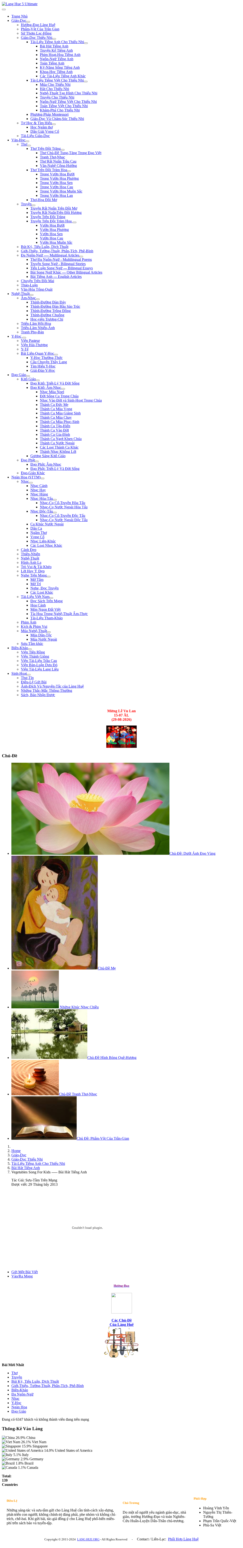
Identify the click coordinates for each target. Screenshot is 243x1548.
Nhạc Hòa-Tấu (41, 498)
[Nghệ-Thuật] (31, 295)
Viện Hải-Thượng (34, 345)
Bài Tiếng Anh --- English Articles (56, 277)
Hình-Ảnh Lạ (31, 562)
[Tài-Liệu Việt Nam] (51, 598)
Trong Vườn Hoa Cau (56, 187)
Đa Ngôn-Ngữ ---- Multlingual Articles (50, 255)
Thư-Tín (27, 678)
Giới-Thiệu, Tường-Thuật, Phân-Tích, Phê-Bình (57, 251)
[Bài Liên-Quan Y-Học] (56, 354)
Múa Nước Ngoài (43, 639)
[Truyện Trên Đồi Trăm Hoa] (74, 222)
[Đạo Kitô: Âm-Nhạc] (63, 389)
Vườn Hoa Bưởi (52, 225)
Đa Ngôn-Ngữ (22, 1394)
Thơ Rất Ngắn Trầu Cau (58, 161)
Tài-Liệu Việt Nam (35, 597)
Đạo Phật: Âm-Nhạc (45, 464)
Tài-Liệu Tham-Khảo (46, 618)
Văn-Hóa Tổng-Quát (36, 289)
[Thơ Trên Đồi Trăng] (63, 150)
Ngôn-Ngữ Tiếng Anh (56, 59)
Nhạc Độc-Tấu (41, 511)
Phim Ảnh (28, 622)
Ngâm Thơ (38, 533)
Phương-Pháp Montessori (49, 114)
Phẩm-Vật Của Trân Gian (40, 29)
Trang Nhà (19, 16)
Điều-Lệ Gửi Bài (34, 682)
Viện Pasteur (30, 341)
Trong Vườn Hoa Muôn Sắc (61, 191)
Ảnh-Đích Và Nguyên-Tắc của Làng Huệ (52, 686)
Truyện (26, 204)
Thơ (24, 144)
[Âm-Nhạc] (38, 299)
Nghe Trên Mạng (34, 575)
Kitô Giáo (28, 379)
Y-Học (16, 336)
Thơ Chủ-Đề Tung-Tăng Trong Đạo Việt (70, 153)
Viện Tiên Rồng (33, 652)
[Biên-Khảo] (30, 649)
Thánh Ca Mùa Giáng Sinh (60, 413)
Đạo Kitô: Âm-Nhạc (45, 388)
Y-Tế (24, 349)
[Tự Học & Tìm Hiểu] (54, 124)
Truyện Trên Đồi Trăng (47, 217)
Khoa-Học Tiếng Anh (56, 72)
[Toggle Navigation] (4, 9)
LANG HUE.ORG (88, 1539)
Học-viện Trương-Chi (46, 319)
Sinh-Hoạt (19, 673)
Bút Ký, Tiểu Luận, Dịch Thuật (44, 247)
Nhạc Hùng (39, 494)
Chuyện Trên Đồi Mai (37, 281)
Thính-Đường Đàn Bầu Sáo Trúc (55, 306)
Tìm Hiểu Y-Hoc (43, 366)
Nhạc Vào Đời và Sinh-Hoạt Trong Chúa (71, 400)
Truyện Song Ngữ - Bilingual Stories (58, 264)
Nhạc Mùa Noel (52, 392)
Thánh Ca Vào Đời (54, 430)
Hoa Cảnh (38, 605)
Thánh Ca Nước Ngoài (57, 443)
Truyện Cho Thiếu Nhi (57, 97)
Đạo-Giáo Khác (33, 473)
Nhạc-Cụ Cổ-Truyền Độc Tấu (62, 516)
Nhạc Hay (38, 490)
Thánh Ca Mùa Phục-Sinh (59, 422)
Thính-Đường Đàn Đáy (48, 302)
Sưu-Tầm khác (32, 644)
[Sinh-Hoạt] (29, 674)
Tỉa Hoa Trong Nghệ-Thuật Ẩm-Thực (59, 614)
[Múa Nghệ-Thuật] (49, 632)
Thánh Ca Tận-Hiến (55, 426)
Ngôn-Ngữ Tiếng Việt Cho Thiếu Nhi (68, 102)
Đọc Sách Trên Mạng (46, 601)
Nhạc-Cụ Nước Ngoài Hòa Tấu (64, 507)
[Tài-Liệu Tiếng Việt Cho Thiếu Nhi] (86, 81)
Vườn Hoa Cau (51, 238)
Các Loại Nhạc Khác (46, 545)
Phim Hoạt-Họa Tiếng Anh (60, 55)
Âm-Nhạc (28, 298)
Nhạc (25, 481)
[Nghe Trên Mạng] (49, 576)
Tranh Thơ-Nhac (52, 157)
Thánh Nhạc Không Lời (58, 452)
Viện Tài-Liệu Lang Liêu (40, 669)
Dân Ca (36, 528)
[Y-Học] (24, 337)
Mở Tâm (36, 580)
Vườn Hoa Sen (51, 234)
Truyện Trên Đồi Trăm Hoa (51, 221)
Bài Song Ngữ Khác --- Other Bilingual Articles (66, 272)
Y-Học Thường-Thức (46, 358)
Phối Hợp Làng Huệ (183, 1539)
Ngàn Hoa (19, 1407)
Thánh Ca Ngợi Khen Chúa (61, 439)
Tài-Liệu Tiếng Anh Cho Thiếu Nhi (57, 42)
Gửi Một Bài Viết (24, 1272)
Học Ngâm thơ (41, 127)
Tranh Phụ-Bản (32, 332)
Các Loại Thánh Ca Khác (59, 447)
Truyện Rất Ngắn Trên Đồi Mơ (53, 208)
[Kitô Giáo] (38, 380)
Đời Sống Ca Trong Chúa (59, 396)
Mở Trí (35, 584)
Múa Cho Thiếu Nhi (55, 85)
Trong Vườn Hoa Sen (56, 183)
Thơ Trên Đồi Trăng (45, 149)
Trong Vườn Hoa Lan (56, 195)
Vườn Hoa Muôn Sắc (56, 242)
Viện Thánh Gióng (35, 656)
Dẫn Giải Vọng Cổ (44, 131)
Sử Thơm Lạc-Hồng (36, 33)
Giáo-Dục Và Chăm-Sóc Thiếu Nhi (57, 119)
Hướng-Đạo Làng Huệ (38, 25)
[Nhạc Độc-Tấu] (55, 512)
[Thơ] (29, 145)
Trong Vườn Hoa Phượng (59, 178)
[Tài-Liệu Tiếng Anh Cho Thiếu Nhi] (86, 43)
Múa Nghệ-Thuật (34, 631)
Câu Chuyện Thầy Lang (48, 362)
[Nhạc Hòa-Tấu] (55, 500)
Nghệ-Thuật (20, 294)
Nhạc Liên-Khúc (43, 541)
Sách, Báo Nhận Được (38, 695)
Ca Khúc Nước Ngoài (47, 524)
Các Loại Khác (41, 592)
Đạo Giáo (18, 375)
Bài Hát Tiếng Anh (54, 46)
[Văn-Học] (27, 141)
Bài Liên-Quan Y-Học (37, 353)
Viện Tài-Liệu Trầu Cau (39, 661)
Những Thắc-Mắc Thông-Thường (46, 691)
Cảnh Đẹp (28, 550)
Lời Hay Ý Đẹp (33, 571)
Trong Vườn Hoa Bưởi (57, 174)
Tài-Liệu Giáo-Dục (35, 136)
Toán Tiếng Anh (52, 63)
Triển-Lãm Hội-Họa (36, 324)
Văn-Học (18, 140)
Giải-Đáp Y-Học (42, 370)
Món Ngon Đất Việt (45, 609)
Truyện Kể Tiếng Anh (56, 50)
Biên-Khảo (19, 648)
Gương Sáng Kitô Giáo (47, 456)
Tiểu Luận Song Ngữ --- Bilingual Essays (61, 268)
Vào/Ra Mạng (22, 1276)
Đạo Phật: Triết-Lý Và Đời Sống (54, 469)
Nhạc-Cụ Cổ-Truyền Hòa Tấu (62, 503)
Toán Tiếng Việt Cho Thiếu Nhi (64, 106)
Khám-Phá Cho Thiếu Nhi (60, 110)
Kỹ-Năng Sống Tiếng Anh (60, 67)
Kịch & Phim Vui (34, 627)
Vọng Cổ (37, 537)
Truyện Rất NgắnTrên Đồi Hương (56, 213)
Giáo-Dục (18, 20)
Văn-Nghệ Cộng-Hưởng (58, 166)
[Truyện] (33, 205)
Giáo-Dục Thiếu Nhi (36, 38)
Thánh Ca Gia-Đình (55, 434)
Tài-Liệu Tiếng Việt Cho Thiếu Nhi (57, 80)
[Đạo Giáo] (28, 376)
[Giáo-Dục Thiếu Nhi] (54, 39)
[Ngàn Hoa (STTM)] (42, 478)
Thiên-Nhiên (30, 554)
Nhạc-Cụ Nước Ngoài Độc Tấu (64, 520)
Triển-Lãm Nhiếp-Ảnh (38, 328)
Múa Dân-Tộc (41, 635)
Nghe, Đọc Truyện (44, 588)
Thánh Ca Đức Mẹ (54, 405)
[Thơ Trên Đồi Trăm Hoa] (69, 171)
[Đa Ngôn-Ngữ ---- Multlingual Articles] (81, 256)
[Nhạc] (31, 482)
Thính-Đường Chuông (47, 315)
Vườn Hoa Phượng (54, 230)
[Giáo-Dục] (28, 22)
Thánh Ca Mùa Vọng (56, 409)
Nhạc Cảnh (38, 486)
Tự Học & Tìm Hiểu (36, 123)
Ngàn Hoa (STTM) (26, 477)
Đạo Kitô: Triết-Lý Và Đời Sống (54, 383)
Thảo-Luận (29, 285)
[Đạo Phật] (37, 461)
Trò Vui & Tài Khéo (36, 567)
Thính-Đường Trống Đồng (50, 311)
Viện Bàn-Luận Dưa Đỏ (39, 665)
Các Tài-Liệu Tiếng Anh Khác (63, 76)
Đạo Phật (28, 460)
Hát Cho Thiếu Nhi (54, 89)
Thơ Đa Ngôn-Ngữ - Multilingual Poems (61, 259)
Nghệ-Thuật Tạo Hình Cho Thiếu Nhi (68, 93)
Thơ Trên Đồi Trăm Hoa (48, 170)
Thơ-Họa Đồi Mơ (43, 200)
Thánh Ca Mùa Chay (56, 417)
